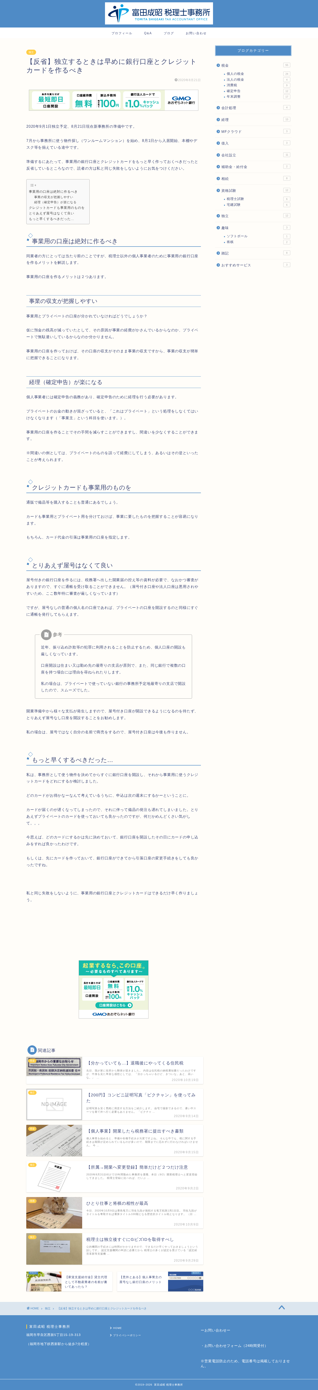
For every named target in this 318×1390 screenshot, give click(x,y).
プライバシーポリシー (127, 1335)
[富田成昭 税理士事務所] (159, 24)
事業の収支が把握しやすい (53, 197)
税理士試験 (257, 199)
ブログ (169, 33)
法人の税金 (257, 79)
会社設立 (254, 155)
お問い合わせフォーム (223, 1346)
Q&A (148, 33)
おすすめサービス (254, 265)
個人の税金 (257, 74)
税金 (254, 65)
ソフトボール (257, 236)
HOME (117, 1328)
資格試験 (254, 190)
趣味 (254, 228)
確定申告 (257, 91)
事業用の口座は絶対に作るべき (53, 191)
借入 (254, 143)
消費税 (257, 85)
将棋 (257, 242)
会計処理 (254, 108)
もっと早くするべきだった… (51, 219)
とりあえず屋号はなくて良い (51, 213)
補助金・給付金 (254, 167)
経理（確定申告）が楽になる (55, 202)
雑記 (254, 253)
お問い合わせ (196, 33)
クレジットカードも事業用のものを (57, 207)
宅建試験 (257, 204)
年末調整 (257, 96)
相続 (254, 179)
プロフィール (122, 33)
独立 (31, 52)
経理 (254, 120)
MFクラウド (254, 132)
